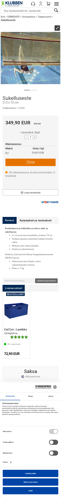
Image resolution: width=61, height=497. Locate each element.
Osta (30, 162)
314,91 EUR (38, 152)
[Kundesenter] (33, 3)
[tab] (10, 220)
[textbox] (19, 281)
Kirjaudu (40, 3)
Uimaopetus (28, 16)
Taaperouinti (44, 16)
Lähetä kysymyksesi (46, 281)
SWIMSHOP (13, 16)
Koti (3, 16)
